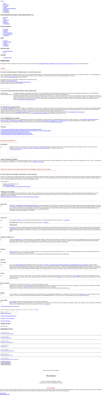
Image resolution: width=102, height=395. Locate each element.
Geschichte (5, 29)
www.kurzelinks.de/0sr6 (11, 80)
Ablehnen (4, 393)
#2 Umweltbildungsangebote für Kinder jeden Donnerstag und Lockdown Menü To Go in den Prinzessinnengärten (26, 130)
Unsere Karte (30, 285)
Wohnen (5, 43)
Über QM (5, 17)
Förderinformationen (7, 51)
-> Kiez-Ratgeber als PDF (15, 149)
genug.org (12, 251)
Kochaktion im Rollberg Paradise (6, 337)
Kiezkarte (5, 31)
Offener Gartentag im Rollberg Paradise (7, 333)
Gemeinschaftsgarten (7, 33)
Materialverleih (64, 120)
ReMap (78, 275)
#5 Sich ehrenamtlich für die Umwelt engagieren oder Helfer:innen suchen (17, 134)
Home (4, 3)
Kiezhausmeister (13, 228)
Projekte (5, 21)
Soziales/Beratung (7, 42)
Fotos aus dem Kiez (7, 34)
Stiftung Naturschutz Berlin (21, 264)
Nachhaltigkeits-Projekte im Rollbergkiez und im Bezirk (50, 63)
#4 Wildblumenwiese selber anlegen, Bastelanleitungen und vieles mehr (16, 133)
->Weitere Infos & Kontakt (38, 161)
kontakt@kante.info (10, 185)
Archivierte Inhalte (7, 57)
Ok (0, 393)
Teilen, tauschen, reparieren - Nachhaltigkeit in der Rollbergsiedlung (35, 148)
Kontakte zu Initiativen (68, 63)
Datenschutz (6, 4)
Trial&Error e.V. (18, 239)
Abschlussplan (6, 23)
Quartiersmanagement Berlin (9, 8)
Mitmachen (5, 22)
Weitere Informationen (5, 394)
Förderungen (6, 20)
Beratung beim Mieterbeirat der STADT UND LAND (9, 359)
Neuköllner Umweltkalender (17, 120)
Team (4, 18)
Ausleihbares (6, 35)
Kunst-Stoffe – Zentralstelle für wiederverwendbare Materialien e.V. (24, 205)
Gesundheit (5, 45)
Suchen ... (3, 312)
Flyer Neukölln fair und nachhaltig (31, 196)
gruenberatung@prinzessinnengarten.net (26, 99)
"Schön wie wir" (20, 220)
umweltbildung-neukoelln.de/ (55, 121)
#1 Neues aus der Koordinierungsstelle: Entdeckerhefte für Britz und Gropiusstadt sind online (21, 129)
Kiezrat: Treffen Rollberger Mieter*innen (7, 350)
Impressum (5, 6)
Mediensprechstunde (4, 346)
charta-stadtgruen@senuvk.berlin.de (77, 111)
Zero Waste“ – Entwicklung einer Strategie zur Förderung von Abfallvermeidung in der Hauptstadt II (66, 264)
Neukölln (5, 40)
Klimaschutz (6, 44)
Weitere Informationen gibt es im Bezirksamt (10, 196)
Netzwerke (5, 30)
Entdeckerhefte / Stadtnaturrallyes (50, 120)
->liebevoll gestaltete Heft (8, 108)
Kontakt (5, 7)
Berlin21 (82, 294)
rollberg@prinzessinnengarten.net (23, 82)
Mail (37, 309)
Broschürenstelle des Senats (21, 111)
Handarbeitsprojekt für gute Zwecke (6, 355)
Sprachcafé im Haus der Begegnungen (7, 342)
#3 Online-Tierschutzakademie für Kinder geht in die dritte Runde (15, 131)
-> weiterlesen (66, 220)
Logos (4, 52)
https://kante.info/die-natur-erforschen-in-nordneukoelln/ (18, 186)
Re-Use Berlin (13, 301)
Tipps (74, 63)
